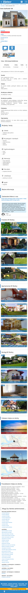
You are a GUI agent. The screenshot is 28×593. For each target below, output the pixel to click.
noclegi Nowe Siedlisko (7, 522)
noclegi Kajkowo (5, 514)
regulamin (21, 583)
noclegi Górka (5, 524)
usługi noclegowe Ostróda (8, 559)
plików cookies (15, 589)
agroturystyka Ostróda (7, 530)
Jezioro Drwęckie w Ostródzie (14, 433)
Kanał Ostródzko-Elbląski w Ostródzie (14, 448)
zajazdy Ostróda (5, 562)
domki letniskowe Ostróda (8, 537)
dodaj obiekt (14, 586)
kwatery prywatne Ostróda (8, 546)
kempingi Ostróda (6, 543)
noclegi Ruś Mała (6, 516)
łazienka (3, 573)
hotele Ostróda (5, 541)
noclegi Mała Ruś (6, 519)
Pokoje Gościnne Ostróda (14, 397)
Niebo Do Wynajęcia (14, 346)
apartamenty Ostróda (6, 532)
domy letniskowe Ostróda (7, 534)
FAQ (26, 583)
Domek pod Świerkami (14, 265)
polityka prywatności (8, 585)
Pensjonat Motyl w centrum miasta (14, 301)
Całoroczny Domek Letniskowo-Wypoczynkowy (14, 280)
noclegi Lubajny (5, 520)
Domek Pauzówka (14, 235)
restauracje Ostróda (6, 556)
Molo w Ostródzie (14, 463)
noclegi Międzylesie (6, 517)
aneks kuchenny (5, 566)
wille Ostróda (5, 560)
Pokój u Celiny (14, 382)
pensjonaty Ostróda (6, 551)
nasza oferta (22, 585)
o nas (16, 585)
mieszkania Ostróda (6, 548)
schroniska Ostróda (6, 557)
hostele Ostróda (5, 540)
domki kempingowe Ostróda (8, 535)
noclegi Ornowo (5, 525)
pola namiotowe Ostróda (7, 554)
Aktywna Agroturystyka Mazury (14, 331)
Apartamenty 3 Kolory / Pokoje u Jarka (14, 316)
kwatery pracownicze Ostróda (8, 545)
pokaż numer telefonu (5, 32)
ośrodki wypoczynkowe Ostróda (9, 549)
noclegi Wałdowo (5, 513)
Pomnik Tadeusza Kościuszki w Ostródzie (14, 478)
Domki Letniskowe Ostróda (14, 367)
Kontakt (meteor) (12, 583)
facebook (4, 583)
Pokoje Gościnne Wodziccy (14, 250)
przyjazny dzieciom (6, 569)
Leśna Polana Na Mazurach (14, 412)
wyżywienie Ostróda (6, 538)
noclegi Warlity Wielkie (7, 527)
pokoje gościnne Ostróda (7, 552)
